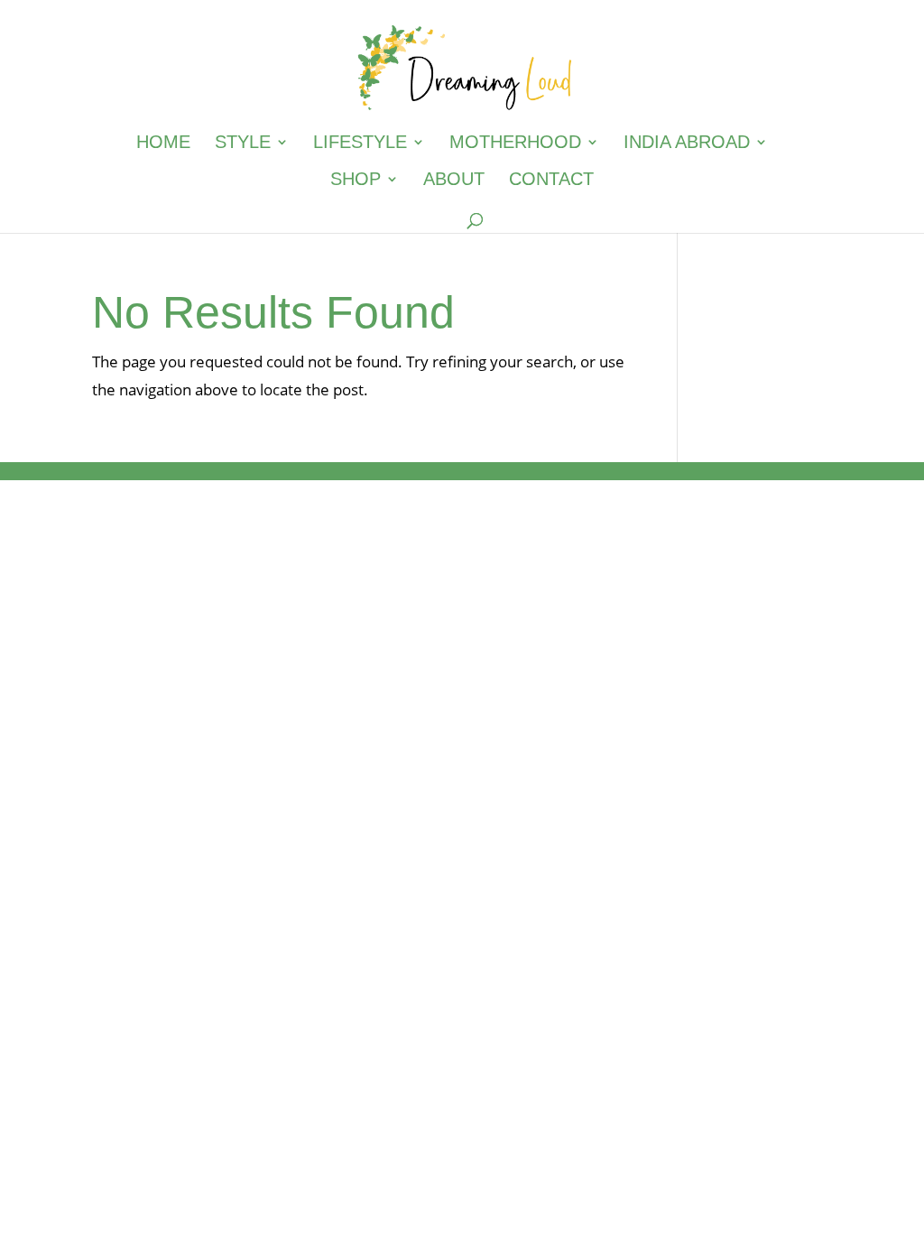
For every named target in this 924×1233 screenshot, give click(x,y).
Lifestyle (360, 143)
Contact (551, 180)
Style (243, 143)
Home (163, 143)
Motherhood (515, 143)
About (454, 180)
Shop (355, 180)
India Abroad (687, 143)
